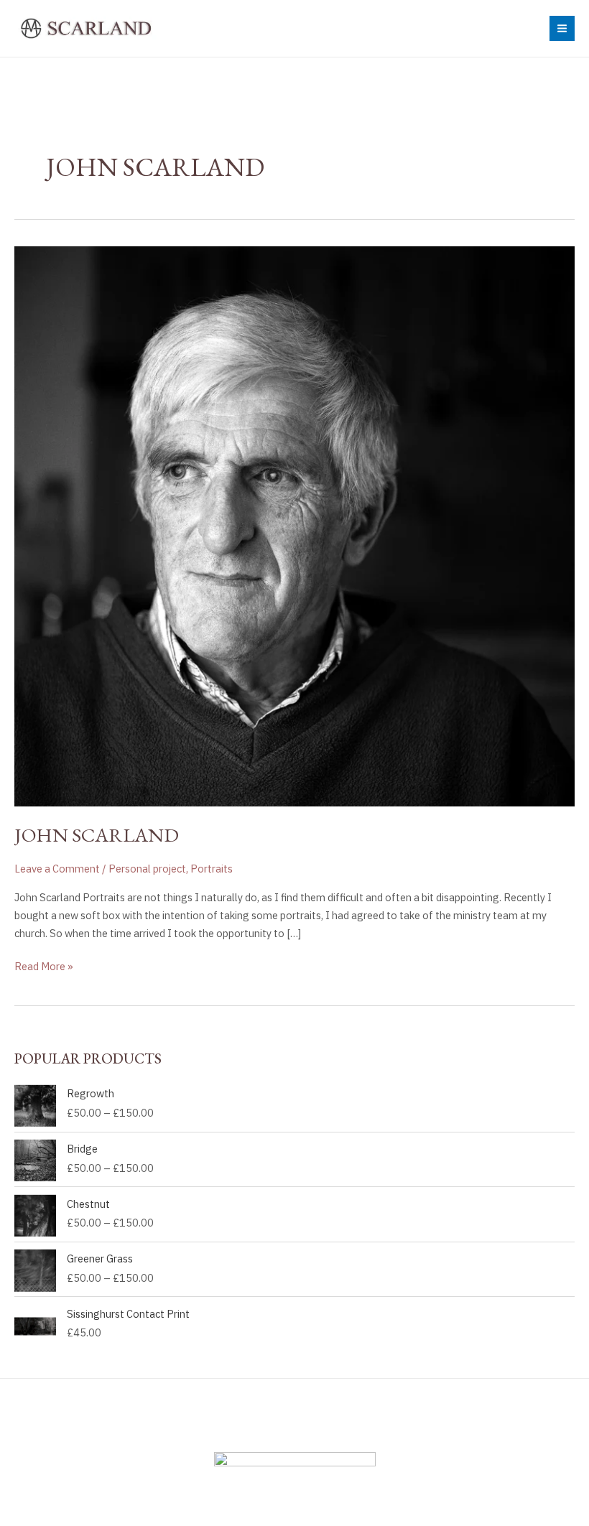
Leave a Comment (57, 868)
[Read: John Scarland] (294, 525)
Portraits (211, 868)
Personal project (147, 868)
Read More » (43, 965)
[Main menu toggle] (562, 28)
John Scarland (96, 834)
